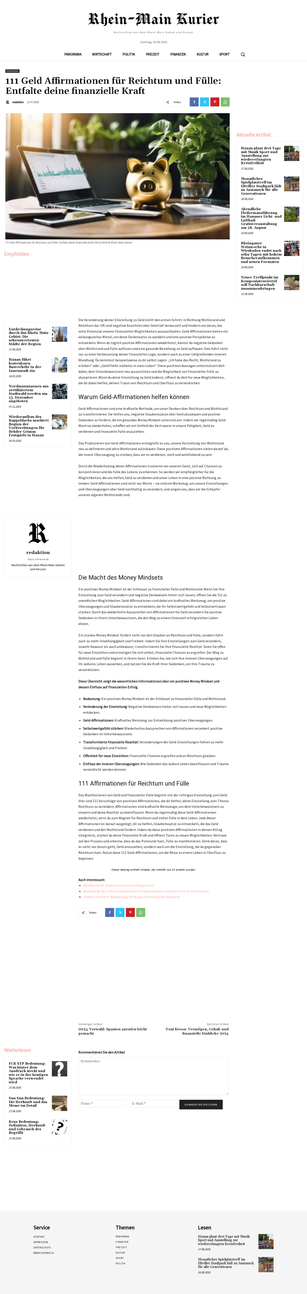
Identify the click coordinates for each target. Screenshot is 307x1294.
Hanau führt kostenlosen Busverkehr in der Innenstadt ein (25, 365)
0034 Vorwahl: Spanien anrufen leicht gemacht (118, 885)
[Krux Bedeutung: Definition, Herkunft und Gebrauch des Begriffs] (59, 1127)
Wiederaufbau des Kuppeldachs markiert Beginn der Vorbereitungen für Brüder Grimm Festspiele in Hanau (29, 426)
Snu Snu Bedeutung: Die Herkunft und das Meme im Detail (28, 1102)
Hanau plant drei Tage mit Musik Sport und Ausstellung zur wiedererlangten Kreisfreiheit (261, 155)
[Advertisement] (38, 289)
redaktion (18, 102)
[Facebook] (194, 101)
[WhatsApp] (225, 101)
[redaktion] (8, 102)
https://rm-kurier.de (38, 559)
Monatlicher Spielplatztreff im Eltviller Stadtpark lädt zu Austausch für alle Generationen (261, 186)
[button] (242, 54)
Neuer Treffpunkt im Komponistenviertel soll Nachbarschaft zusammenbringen (259, 283)
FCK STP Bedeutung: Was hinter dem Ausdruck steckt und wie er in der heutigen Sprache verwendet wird (28, 1073)
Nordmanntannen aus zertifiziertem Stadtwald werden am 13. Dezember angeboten (29, 393)
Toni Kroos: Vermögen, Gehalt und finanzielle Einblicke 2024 (197, 1031)
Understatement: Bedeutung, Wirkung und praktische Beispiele (131, 896)
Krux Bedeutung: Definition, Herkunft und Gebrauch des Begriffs (27, 1127)
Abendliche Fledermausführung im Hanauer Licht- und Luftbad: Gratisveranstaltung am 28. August (261, 218)
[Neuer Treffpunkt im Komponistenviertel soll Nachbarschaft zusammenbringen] (291, 282)
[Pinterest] (214, 101)
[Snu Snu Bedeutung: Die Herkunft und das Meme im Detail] (59, 1103)
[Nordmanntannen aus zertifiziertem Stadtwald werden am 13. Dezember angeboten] (59, 391)
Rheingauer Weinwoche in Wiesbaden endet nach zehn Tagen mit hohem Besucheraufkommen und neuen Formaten (261, 252)
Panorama (12, 71)
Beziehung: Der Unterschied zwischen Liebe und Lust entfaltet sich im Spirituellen (146, 891)
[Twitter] (204, 101)
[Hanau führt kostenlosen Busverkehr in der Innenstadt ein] (59, 364)
